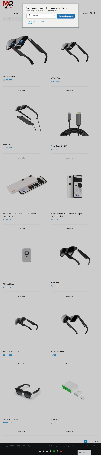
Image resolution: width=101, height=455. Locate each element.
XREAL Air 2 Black (10, 419)
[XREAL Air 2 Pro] (74, 324)
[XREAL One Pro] (26, 49)
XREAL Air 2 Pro (57, 352)
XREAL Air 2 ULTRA (11, 352)
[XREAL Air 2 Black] (26, 391)
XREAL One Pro (9, 77)
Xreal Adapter (56, 419)
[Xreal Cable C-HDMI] (74, 118)
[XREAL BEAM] (26, 256)
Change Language (65, 16)
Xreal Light (7, 144)
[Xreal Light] (26, 117)
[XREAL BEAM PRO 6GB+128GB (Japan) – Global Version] (74, 185)
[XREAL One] (74, 50)
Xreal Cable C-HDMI (59, 146)
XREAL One (55, 78)
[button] (95, 13)
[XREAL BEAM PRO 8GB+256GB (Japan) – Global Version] (26, 185)
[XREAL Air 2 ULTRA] (26, 324)
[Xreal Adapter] (74, 391)
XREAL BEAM (8, 284)
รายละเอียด (22, 90)
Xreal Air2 (55, 282)
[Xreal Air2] (74, 255)
